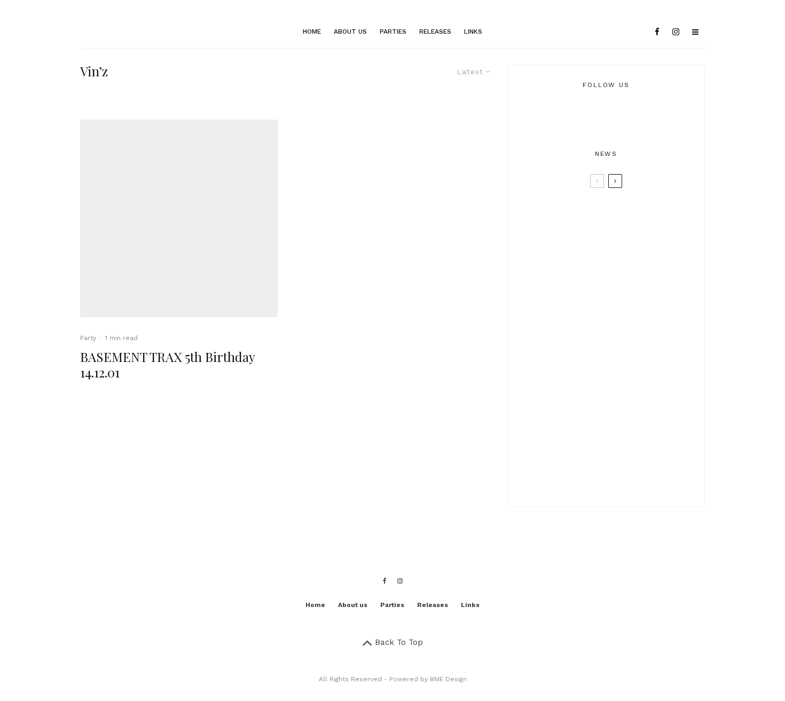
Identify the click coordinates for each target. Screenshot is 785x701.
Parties (393, 31)
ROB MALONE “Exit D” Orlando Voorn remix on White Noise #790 (626, 367)
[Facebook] (657, 32)
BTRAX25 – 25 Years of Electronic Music (628, 215)
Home (312, 31)
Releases (435, 31)
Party (88, 338)
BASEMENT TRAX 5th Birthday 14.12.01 (167, 364)
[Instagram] (676, 32)
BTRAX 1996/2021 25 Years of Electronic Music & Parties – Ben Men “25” (621, 266)
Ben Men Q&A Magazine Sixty (623, 473)
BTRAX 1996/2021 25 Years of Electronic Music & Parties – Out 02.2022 (621, 317)
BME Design (448, 679)
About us (350, 31)
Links (473, 31)
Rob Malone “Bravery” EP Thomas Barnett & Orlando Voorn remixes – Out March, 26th (620, 420)
